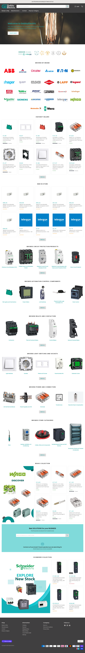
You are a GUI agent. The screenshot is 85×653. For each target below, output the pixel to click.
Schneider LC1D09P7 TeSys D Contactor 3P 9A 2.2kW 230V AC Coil (58, 139)
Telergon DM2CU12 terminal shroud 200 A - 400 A (42, 232)
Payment (24, 627)
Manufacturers (15, 11)
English (79, 641)
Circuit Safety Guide (26, 632)
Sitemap (24, 634)
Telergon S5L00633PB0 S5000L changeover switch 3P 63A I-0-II (42, 206)
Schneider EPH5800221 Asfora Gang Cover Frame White (25, 139)
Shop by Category (34, 11)
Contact (24, 11)
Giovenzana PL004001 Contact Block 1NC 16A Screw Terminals (41, 139)
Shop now (13, 33)
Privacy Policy (46, 629)
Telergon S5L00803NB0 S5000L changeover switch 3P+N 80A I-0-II (25, 206)
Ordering (24, 625)
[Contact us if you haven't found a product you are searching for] (42, 546)
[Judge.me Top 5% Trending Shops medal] (59, 53)
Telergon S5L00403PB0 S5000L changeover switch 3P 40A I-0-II (75, 206)
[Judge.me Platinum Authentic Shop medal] (36, 53)
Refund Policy (25, 630)
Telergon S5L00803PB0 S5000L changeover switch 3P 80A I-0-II (9, 206)
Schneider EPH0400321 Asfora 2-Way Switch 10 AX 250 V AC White (42, 166)
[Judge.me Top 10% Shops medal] (64, 53)
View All (42, 177)
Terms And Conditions (48, 627)
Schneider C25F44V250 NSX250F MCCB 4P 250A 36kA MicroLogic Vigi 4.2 (75, 166)
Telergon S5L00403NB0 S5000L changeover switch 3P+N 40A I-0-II (9, 232)
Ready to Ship (5, 11)
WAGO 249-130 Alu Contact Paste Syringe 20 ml (59, 514)
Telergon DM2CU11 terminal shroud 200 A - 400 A (25, 232)
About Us (45, 625)
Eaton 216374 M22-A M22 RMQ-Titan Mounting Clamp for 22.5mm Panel (25, 166)
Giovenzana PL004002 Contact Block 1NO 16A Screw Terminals (8, 139)
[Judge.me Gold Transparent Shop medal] (42, 53)
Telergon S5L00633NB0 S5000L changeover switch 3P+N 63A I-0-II (59, 206)
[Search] (67, 6)
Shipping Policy (25, 629)
